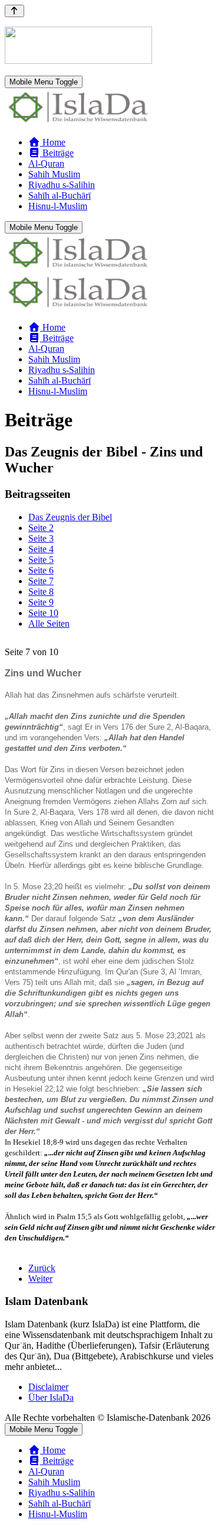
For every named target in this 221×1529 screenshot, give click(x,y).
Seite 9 (41, 602)
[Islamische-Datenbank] (78, 122)
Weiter (40, 1279)
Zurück (41, 1268)
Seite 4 (41, 549)
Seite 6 (41, 570)
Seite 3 (41, 538)
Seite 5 (41, 560)
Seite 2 (41, 528)
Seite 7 (41, 581)
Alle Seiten (49, 623)
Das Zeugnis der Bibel (70, 517)
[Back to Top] (14, 11)
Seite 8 (41, 592)
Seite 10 (43, 613)
